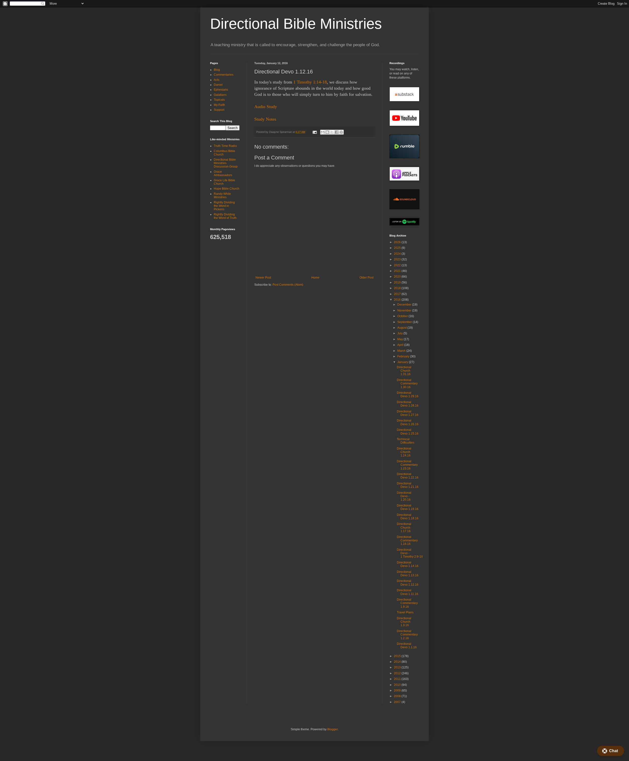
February (403, 356)
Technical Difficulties (405, 440)
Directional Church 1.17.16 (404, 527)
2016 (397, 299)
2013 (397, 667)
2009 (397, 690)
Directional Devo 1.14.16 (407, 564)
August (402, 327)
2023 (397, 259)
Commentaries (223, 74)
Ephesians (221, 89)
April (400, 345)
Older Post (366, 277)
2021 (397, 271)
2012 (397, 673)
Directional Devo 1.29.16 (407, 394)
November (404, 310)
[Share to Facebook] (336, 132)
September (405, 322)
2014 (397, 661)
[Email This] (322, 132)
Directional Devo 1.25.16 (407, 431)
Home (315, 277)
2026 (397, 242)
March (401, 350)
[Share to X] (331, 132)
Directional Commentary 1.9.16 (407, 603)
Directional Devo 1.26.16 (407, 422)
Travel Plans (405, 612)
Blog (217, 69)
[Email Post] (314, 131)
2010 (397, 685)
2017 (397, 294)
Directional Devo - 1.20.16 (404, 496)
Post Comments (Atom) (287, 284)
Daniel (218, 84)
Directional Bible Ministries (296, 23)
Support (219, 110)
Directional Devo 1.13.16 (407, 573)
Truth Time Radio (225, 146)
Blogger (332, 729)
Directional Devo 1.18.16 (407, 516)
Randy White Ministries (222, 195)
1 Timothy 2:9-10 (411, 556)
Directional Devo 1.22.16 (407, 475)
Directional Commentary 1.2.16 (407, 634)
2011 (397, 679)
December (404, 304)
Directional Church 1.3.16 (404, 622)
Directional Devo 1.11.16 (407, 592)
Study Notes (265, 119)
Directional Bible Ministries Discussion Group (226, 163)
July (400, 333)
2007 (397, 702)
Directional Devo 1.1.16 (407, 645)
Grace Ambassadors (223, 173)
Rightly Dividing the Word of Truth (225, 216)
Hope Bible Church (226, 188)
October (403, 316)
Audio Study (265, 106)
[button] (610, 751)
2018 (397, 288)
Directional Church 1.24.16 (404, 452)
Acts (216, 80)
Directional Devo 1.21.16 (407, 485)
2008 (397, 696)
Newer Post (263, 277)
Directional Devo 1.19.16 (407, 507)
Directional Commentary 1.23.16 (407, 465)
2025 (397, 248)
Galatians (220, 95)
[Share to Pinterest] (341, 132)
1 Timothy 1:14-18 (310, 82)
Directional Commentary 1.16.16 (407, 540)
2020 (397, 276)
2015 (397, 656)
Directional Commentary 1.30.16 (407, 383)
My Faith (219, 105)
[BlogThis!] (327, 132)
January (403, 362)
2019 (397, 282)
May (400, 339)
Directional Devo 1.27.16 (407, 413)
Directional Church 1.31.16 (404, 371)
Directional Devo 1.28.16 (407, 403)
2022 (397, 265)
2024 (397, 253)
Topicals (219, 99)
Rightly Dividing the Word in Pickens (224, 206)
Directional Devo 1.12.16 (407, 582)
